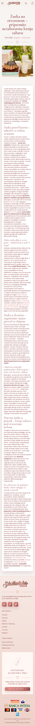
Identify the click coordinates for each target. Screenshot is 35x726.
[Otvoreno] (2, 3)
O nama (5, 630)
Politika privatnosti (8, 645)
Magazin (17, 38)
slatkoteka (26, 38)
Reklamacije (6, 648)
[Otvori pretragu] (26, 3)
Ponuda (4, 615)
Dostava (5, 618)
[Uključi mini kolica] (32, 3)
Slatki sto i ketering (8, 624)
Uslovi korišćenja (7, 642)
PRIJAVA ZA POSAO (16, 689)
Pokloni (4, 621)
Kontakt (4, 627)
